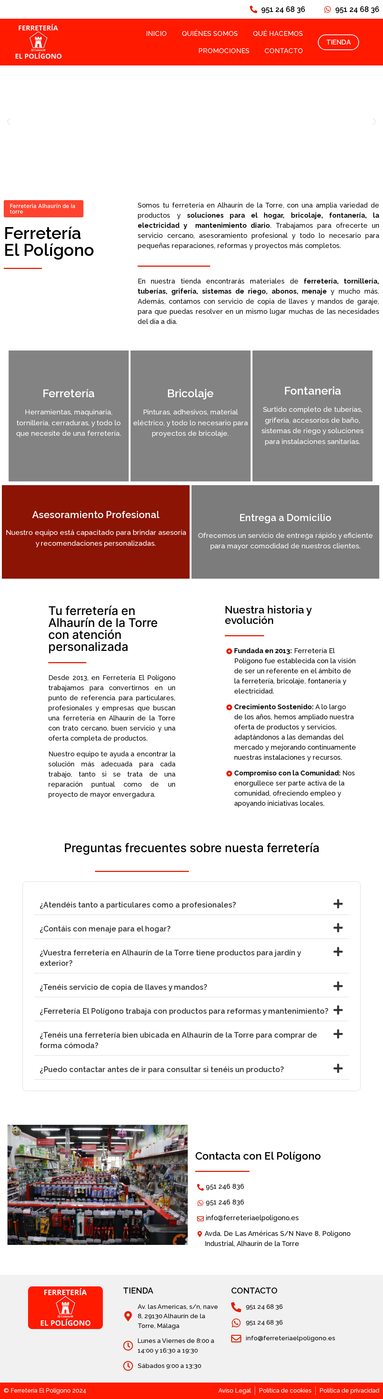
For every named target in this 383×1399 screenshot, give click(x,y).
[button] (8, 121)
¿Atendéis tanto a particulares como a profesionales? (138, 904)
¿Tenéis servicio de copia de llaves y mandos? (123, 987)
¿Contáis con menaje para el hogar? (105, 928)
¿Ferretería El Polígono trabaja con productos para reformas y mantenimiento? (184, 1011)
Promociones (223, 51)
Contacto (283, 51)
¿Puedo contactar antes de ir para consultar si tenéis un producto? (162, 1069)
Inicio (156, 33)
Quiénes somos (210, 33)
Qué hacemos (278, 33)
